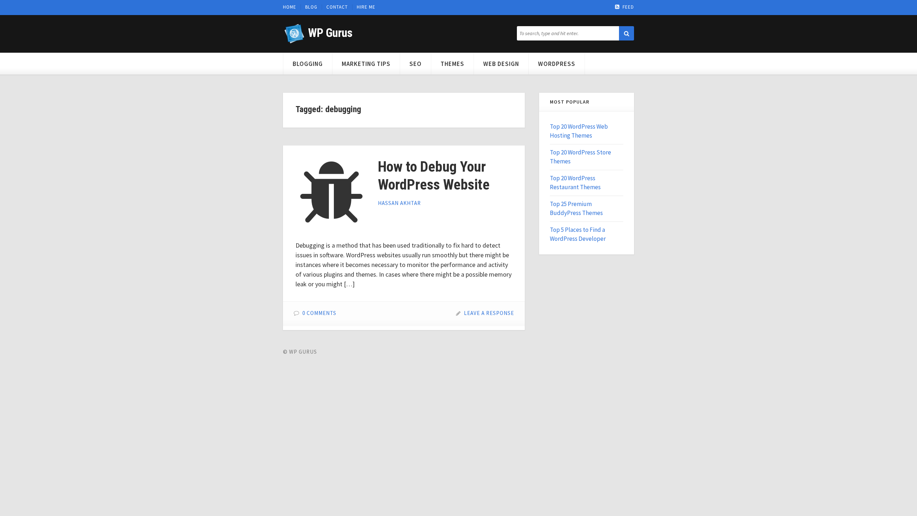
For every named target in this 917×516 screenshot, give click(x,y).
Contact (337, 7)
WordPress (556, 64)
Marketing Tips (366, 64)
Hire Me (366, 7)
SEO (415, 64)
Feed (628, 7)
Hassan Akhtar (399, 203)
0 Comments (319, 313)
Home (289, 7)
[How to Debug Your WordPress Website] (331, 194)
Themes (452, 64)
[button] (626, 33)
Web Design (501, 64)
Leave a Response (489, 313)
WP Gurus (330, 33)
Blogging (308, 64)
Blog (311, 7)
